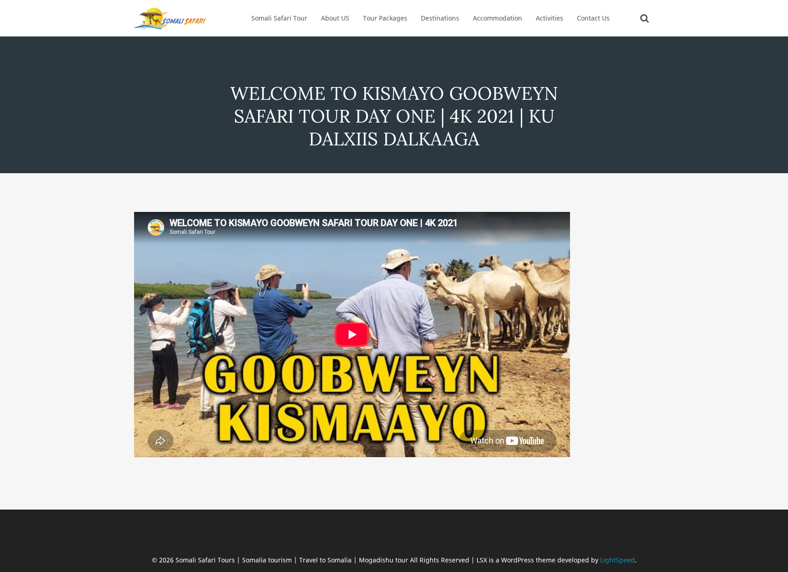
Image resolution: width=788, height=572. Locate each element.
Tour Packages (385, 18)
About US (335, 18)
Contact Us (593, 18)
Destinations (440, 18)
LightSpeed (617, 560)
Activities (549, 18)
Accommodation (497, 18)
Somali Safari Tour (279, 18)
